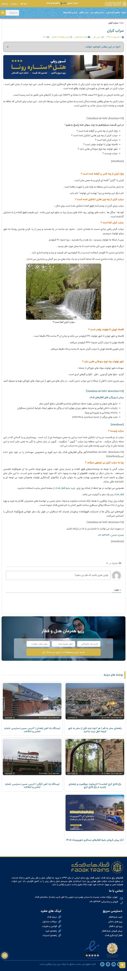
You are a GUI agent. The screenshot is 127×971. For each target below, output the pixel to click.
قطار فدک (119, 494)
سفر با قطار (84, 12)
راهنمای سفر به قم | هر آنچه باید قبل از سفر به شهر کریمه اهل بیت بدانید (95, 730)
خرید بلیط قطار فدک (65, 488)
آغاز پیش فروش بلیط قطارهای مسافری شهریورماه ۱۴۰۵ (95, 840)
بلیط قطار (23, 3)
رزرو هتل (5, 3)
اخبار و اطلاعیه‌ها (70, 12)
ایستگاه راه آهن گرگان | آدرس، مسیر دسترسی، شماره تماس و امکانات (32, 785)
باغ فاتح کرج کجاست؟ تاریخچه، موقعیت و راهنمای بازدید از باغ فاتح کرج (95, 785)
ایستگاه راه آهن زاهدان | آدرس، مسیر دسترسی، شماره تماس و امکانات (32, 730)
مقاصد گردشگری (113, 12)
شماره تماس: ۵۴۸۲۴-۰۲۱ (111, 535)
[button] (8, 47)
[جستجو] (3, 13)
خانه (122, 22)
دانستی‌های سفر (97, 12)
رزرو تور (14, 3)
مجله (124, 12)
